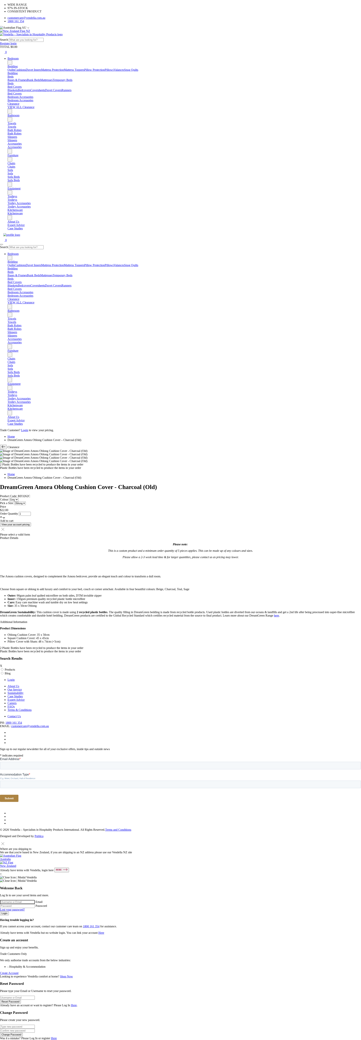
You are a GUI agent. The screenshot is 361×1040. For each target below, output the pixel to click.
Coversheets (37, 90)
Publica (39, 836)
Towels (12, 126)
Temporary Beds (62, 80)
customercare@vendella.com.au (26, 17)
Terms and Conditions (118, 829)
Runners (66, 90)
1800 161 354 (16, 21)
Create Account (9, 973)
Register (5, 43)
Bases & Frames (17, 80)
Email (39, 901)
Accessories (15, 147)
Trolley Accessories (19, 206)
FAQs (11, 706)
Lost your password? (12, 909)
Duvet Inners (33, 69)
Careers (12, 703)
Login (24, 430)
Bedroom (13, 58)
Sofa (10, 173)
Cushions (20, 69)
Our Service (15, 689)
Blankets (13, 90)
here (276, 615)
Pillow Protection (94, 69)
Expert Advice (16, 225)
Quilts (11, 69)
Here (101, 932)
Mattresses (46, 80)
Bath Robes (14, 133)
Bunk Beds (33, 80)
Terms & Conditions (20, 709)
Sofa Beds (14, 180)
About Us (13, 221)
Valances (119, 69)
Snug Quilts (131, 69)
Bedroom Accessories (20, 100)
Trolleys (12, 199)
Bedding (13, 73)
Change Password (11, 1034)
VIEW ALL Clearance (21, 107)
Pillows (109, 69)
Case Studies (15, 228)
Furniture (13, 155)
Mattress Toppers (74, 69)
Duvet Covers (53, 90)
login (14, 43)
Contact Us (14, 716)
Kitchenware (15, 213)
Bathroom (13, 115)
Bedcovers (24, 90)
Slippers (12, 140)
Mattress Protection (52, 69)
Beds (11, 83)
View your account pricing (16, 524)
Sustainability (16, 693)
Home (11, 436)
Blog (8, 673)
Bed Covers (15, 93)
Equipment (14, 188)
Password (41, 905)
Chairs (11, 166)
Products (10, 669)
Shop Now (66, 976)
